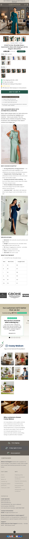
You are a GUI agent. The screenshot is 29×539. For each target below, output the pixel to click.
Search (3, 477)
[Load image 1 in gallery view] (5, 39)
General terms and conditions (20, 490)
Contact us (4, 481)
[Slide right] (27, 39)
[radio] (3, 58)
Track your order (5, 487)
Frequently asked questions (5, 484)
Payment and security (21, 481)
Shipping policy (19, 475)
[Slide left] (1, 39)
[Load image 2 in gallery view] (11, 39)
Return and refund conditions (20, 478)
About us (3, 479)
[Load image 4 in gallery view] (23, 39)
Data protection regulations (19, 486)
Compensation (19, 483)
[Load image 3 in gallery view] (17, 39)
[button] (1, 5)
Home (2, 475)
